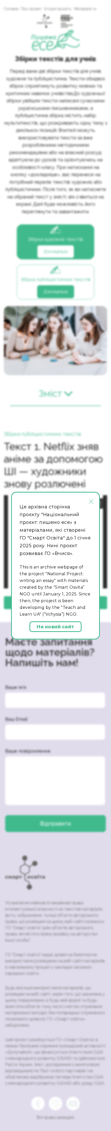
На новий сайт (55, 627)
